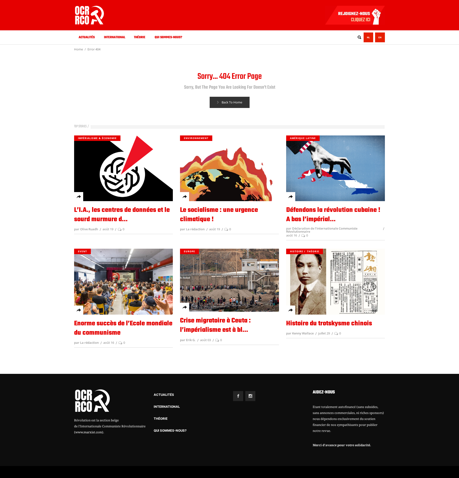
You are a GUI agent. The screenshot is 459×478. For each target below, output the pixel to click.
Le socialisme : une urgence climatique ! (219, 214)
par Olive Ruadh (86, 229)
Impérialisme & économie (97, 138)
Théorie (313, 251)
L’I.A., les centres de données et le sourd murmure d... (122, 214)
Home (78, 49)
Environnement (196, 138)
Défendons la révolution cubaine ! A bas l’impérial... (333, 214)
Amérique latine (303, 138)
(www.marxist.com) (88, 432)
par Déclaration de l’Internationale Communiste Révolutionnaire (321, 230)
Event (82, 251)
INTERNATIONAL (167, 406)
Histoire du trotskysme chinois (329, 323)
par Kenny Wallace (300, 333)
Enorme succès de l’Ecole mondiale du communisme (123, 328)
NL (368, 37)
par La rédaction (192, 229)
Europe (189, 251)
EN (380, 37)
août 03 (205, 340)
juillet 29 (324, 333)
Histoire (296, 251)
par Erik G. (188, 340)
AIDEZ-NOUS (324, 392)
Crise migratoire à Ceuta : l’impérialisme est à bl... (215, 325)
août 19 (108, 229)
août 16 (291, 235)
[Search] (359, 37)
